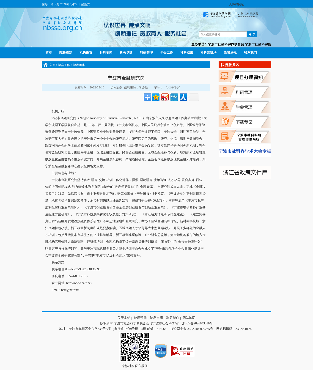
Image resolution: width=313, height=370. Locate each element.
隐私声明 (156, 318)
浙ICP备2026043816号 (197, 323)
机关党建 (126, 52)
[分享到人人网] (183, 96)
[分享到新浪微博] (164, 96)
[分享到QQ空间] (155, 96)
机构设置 (86, 52)
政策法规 (230, 52)
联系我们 (250, 52)
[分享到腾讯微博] (174, 96)
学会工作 (64, 65)
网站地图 (189, 318)
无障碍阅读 (236, 4)
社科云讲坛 (208, 52)
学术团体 (79, 65)
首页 (49, 52)
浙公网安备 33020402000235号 (191, 329)
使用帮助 (140, 318)
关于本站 (124, 318)
